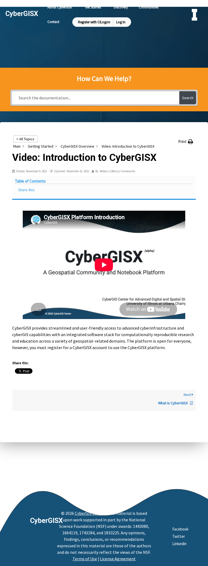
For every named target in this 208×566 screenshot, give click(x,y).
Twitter (178, 536)
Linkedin (179, 543)
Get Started (93, 7)
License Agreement (118, 558)
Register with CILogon (94, 22)
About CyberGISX (59, 7)
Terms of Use (85, 558)
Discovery (121, 7)
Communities (148, 7)
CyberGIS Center (90, 513)
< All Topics (25, 138)
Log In (120, 22)
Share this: (26, 189)
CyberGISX (46, 521)
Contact (53, 21)
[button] (185, 142)
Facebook (180, 529)
